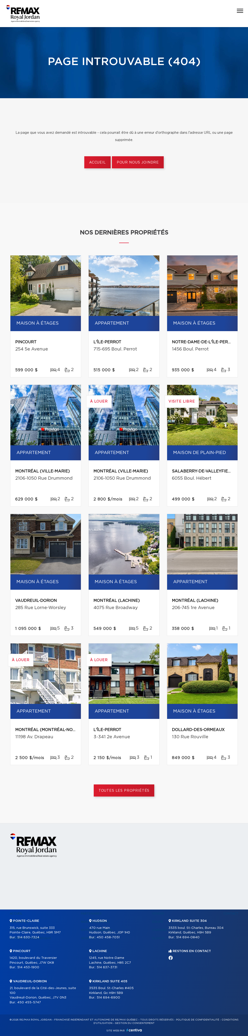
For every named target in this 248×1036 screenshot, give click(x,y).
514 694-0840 (188, 937)
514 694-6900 (108, 997)
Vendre (158, 913)
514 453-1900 (28, 967)
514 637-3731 (107, 967)
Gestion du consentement (135, 1023)
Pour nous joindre (138, 162)
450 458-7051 (108, 937)
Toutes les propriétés (124, 790)
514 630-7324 (28, 937)
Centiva (134, 1030)
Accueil (97, 162)
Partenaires (91, 913)
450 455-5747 (29, 1002)
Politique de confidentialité (197, 1020)
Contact (230, 913)
